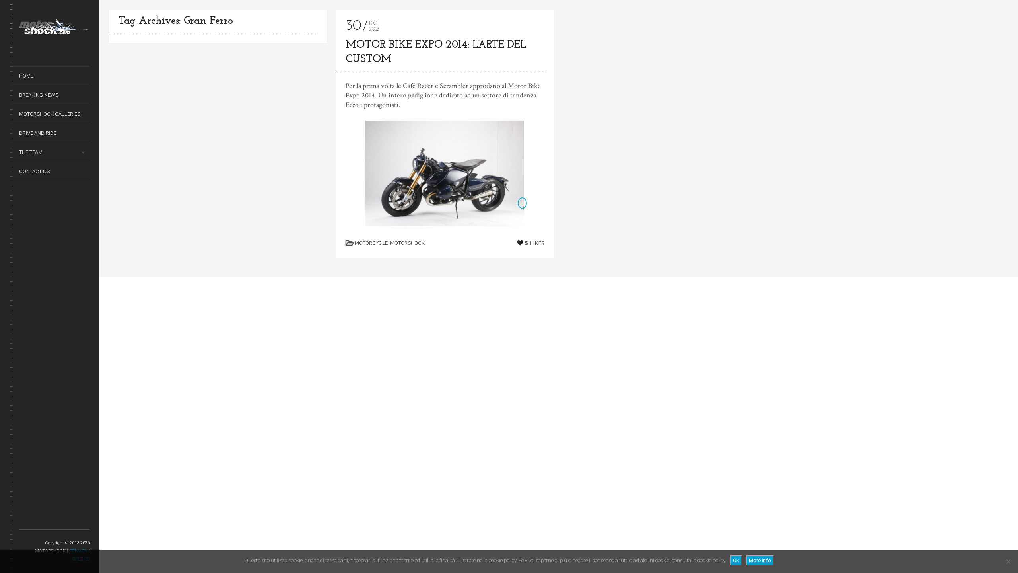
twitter (24, 520)
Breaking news (38, 95)
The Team (31, 152)
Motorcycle (371, 243)
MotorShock (407, 243)
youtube (44, 520)
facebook (34, 520)
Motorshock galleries (49, 114)
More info (760, 560)
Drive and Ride (37, 133)
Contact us (34, 171)
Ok (736, 560)
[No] (1008, 561)
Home (26, 76)
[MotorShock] (54, 28)
